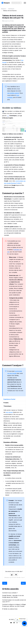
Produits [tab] (6, 402)
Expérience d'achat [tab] (9, 399)
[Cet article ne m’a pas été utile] (16, 574)
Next (23, 583)
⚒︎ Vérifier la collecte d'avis (9, 609)
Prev (5, 583)
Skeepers (3, 8)
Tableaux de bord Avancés (10, 10)
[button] (25, 2)
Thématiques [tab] (7, 406)
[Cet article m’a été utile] (12, 574)
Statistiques (11, 8)
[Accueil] (5, 3)
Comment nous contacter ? (10, 592)
